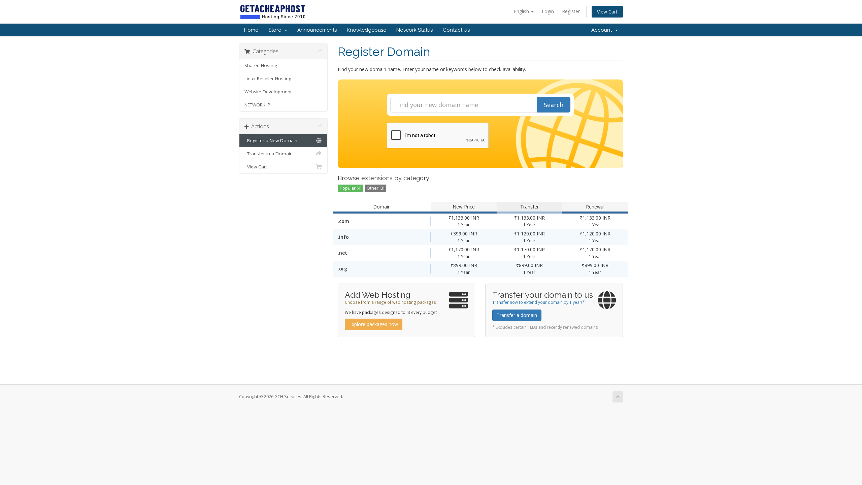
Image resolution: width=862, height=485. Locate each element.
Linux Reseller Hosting (267, 78)
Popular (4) (350, 188)
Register (571, 11)
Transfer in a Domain (268, 154)
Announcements (317, 30)
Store (276, 30)
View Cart (607, 11)
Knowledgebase (366, 30)
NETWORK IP (257, 105)
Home (251, 30)
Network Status (414, 30)
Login (548, 11)
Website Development (268, 92)
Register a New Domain (270, 140)
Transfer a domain (517, 315)
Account (603, 30)
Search (553, 105)
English (522, 11)
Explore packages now (373, 324)
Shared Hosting (260, 65)
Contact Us (456, 30)
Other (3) (375, 188)
